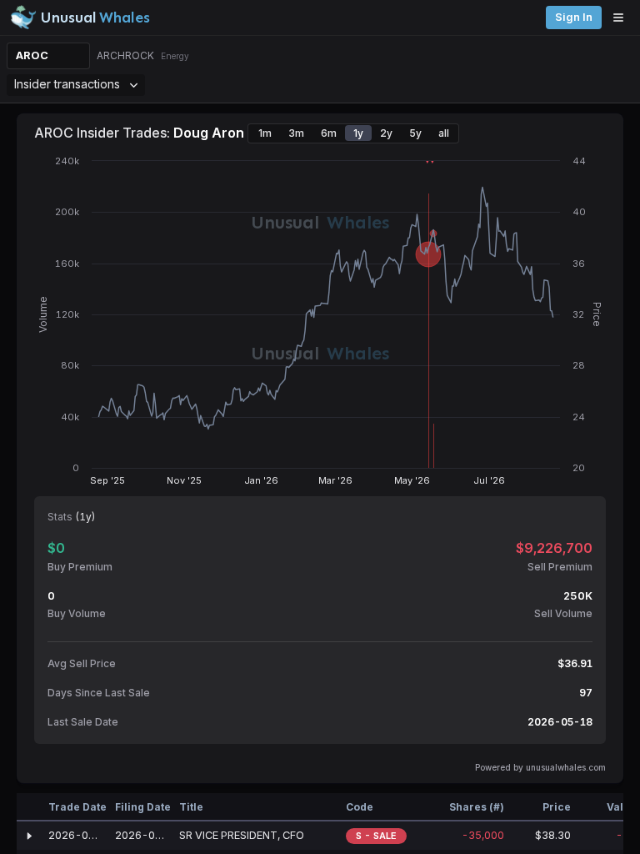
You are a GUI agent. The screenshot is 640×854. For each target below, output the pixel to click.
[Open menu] (622, 17)
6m (329, 133)
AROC (32, 55)
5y (415, 133)
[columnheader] (29, 807)
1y (358, 133)
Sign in (573, 17)
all (443, 133)
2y (386, 133)
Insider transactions (67, 84)
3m (296, 133)
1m (265, 133)
